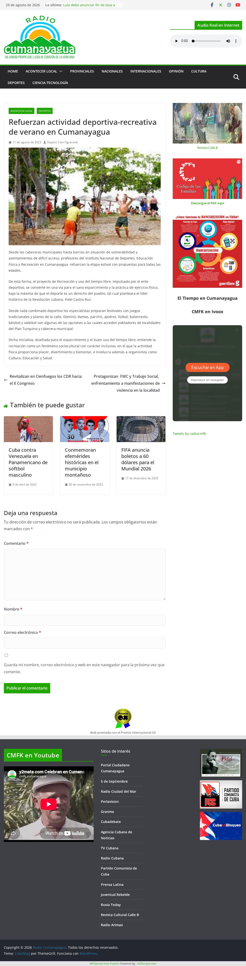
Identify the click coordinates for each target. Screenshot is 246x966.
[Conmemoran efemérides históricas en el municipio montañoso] (84, 419)
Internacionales (145, 71)
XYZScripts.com (146, 963)
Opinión (176, 71)
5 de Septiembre (114, 781)
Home (13, 71)
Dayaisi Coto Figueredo (62, 142)
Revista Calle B (207, 147)
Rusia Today (111, 904)
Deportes (16, 82)
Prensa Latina (112, 884)
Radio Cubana (112, 858)
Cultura (198, 71)
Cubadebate (111, 821)
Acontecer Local (41, 71)
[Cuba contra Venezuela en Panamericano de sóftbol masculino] (28, 419)
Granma (107, 811)
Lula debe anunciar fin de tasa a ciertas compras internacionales (89, 7)
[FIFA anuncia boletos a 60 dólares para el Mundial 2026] (141, 419)
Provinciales (82, 71)
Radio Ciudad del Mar (118, 791)
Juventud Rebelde (115, 894)
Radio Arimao (112, 925)
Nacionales (112, 71)
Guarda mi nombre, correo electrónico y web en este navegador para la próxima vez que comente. (84, 668)
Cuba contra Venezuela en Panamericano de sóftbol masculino (28, 462)
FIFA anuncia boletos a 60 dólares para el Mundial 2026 (137, 459)
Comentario (16, 543)
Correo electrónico (22, 632)
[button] (59, 71)
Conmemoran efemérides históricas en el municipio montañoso (81, 462)
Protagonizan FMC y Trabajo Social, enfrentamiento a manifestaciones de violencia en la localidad (125, 383)
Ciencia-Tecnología (50, 82)
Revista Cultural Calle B (120, 914)
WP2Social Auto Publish (104, 963)
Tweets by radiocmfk (189, 433)
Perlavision (110, 801)
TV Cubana (109, 848)
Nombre (13, 609)
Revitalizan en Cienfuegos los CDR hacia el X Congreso (46, 380)
